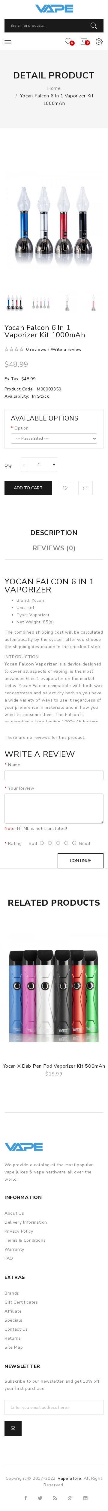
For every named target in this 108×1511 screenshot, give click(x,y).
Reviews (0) (54, 548)
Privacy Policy (18, 1231)
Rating (15, 843)
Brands (11, 1293)
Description (54, 532)
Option (21, 428)
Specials (13, 1320)
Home (54, 88)
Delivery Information (25, 1222)
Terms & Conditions (25, 1240)
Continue (80, 861)
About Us (14, 1213)
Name (14, 765)
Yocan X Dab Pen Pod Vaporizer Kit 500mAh (54, 1066)
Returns (12, 1338)
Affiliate (13, 1311)
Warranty (14, 1249)
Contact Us (16, 1329)
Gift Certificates (21, 1302)
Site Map (13, 1347)
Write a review (66, 349)
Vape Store (69, 1478)
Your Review (21, 788)
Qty (8, 465)
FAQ (8, 1258)
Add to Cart (28, 488)
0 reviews (36, 349)
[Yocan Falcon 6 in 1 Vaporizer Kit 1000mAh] (14, 302)
